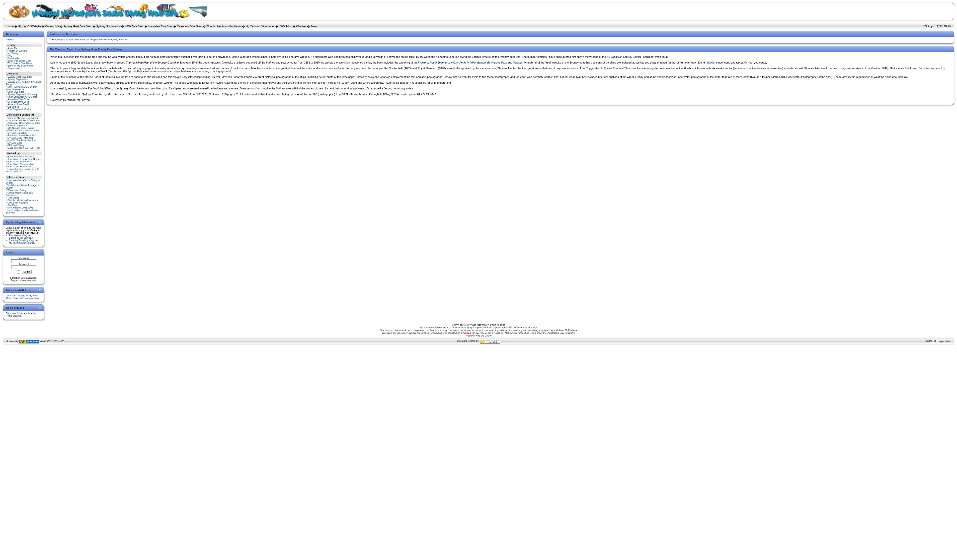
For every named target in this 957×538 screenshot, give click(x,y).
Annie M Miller (467, 62)
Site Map (12, 205)
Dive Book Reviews (17, 203)
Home (10, 26)
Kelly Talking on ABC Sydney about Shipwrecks (22, 88)
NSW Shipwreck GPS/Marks (22, 97)
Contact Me (52, 26)
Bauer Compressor (17, 125)
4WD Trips (285, 26)
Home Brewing (13, 316)
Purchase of (20, 235)
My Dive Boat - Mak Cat (20, 138)
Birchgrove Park (497, 62)
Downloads (13, 58)
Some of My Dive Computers (22, 118)
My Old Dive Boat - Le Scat (21, 140)
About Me (12, 48)
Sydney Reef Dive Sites (77, 26)
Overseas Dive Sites (189, 26)
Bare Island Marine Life (19, 166)
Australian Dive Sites (160, 26)
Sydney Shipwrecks (108, 26)
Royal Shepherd (439, 62)
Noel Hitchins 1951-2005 (20, 207)
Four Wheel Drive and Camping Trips (22, 296)
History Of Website (29, 26)
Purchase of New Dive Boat (21, 135)
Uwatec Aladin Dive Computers (23, 120)
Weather (301, 26)
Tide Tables (13, 198)
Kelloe (454, 62)
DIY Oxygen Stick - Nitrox (21, 128)
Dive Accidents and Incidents (223, 26)
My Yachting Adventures (260, 26)
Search (315, 26)
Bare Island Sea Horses (19, 161)
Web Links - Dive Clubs (19, 63)
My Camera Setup (16, 133)
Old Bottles (13, 107)
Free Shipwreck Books (19, 109)
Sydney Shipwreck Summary (22, 94)
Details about (21, 238)
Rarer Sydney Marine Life (20, 156)
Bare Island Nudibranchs (20, 164)
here (34, 280)
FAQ (9, 56)
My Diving (12, 53)
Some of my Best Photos (20, 66)
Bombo (481, 62)
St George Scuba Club (19, 61)
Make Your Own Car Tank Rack (23, 148)
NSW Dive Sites (134, 26)
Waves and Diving (16, 190)
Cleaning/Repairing (23, 240)
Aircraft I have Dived (18, 104)
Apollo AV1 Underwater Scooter (23, 123)
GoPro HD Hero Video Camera (23, 130)
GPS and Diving (15, 145)
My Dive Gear (14, 143)
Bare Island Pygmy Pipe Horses (24, 159)
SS (614, 56)
